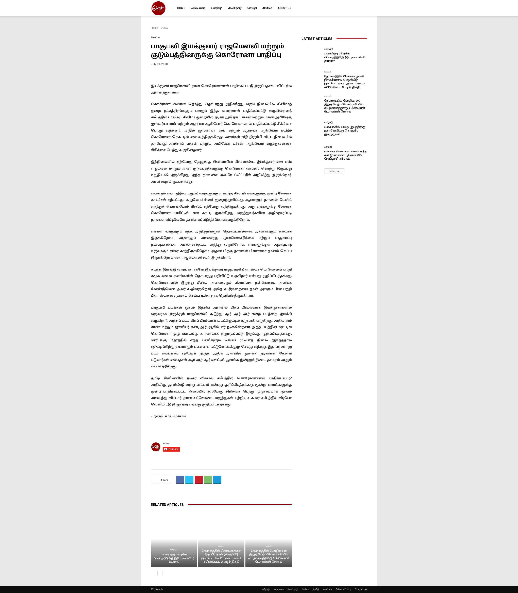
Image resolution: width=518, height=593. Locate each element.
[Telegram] (217, 480)
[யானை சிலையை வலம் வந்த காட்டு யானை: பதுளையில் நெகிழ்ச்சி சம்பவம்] (311, 153)
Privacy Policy (343, 589)
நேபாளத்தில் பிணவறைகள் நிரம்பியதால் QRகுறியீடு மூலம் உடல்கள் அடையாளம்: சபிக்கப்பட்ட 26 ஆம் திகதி (221, 556)
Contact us (361, 589)
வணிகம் (327, 589)
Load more (333, 171)
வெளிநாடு (234, 8)
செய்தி (252, 8)
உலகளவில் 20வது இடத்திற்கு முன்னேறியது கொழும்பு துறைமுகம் (344, 130)
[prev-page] (153, 573)
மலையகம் (198, 8)
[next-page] (159, 573)
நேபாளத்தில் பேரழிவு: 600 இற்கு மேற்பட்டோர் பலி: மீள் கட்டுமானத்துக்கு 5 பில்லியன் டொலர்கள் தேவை (268, 556)
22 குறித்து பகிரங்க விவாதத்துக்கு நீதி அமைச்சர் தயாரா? (174, 558)
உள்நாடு (216, 8)
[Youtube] (364, 8)
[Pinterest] (199, 480)
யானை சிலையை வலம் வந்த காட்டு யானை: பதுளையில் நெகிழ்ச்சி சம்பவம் (345, 155)
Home (181, 8)
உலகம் (221, 546)
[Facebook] (350, 8)
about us (284, 8)
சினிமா (267, 8)
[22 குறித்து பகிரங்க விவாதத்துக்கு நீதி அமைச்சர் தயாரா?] (174, 539)
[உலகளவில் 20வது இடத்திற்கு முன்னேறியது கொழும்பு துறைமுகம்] (311, 129)
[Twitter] (357, 8)
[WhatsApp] (208, 480)
